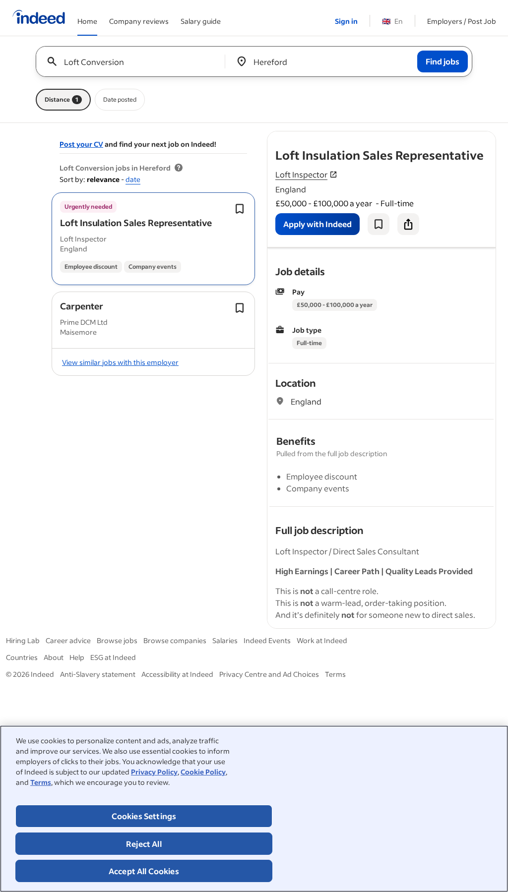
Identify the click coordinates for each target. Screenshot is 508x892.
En (392, 21)
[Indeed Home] (38, 18)
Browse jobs (117, 640)
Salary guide (201, 21)
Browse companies (174, 640)
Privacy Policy (154, 771)
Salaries (225, 640)
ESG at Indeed (113, 657)
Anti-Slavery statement (97, 674)
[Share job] (408, 224)
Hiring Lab (23, 640)
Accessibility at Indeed (177, 674)
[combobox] (134, 61)
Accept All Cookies (144, 871)
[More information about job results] (179, 168)
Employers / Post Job (461, 21)
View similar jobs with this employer (120, 362)
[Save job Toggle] (240, 209)
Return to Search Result (430, 137)
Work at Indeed (322, 640)
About (54, 657)
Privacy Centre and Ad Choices (269, 674)
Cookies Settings (144, 816)
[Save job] (378, 224)
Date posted (119, 99)
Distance (61, 99)
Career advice (68, 640)
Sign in (346, 21)
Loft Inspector (301, 174)
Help (76, 657)
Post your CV (81, 144)
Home (87, 21)
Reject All (144, 843)
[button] (136, 223)
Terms (40, 782)
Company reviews (139, 21)
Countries (22, 657)
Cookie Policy (203, 771)
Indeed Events (267, 640)
